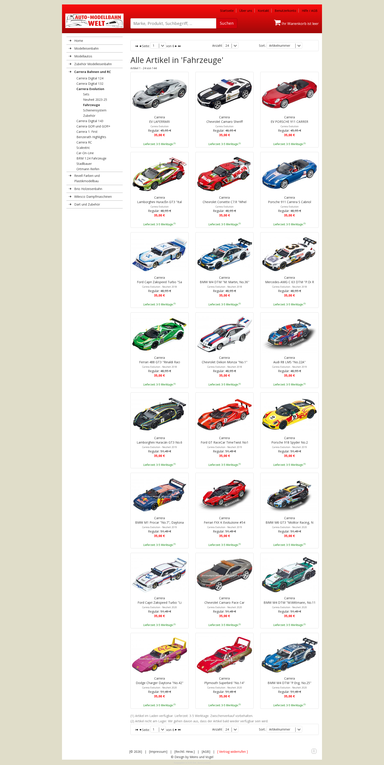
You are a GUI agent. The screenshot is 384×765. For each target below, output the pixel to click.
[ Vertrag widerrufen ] (232, 751)
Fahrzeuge (91, 105)
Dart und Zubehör (87, 204)
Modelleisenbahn (86, 48)
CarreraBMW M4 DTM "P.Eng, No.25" (289, 682)
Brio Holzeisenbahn (88, 189)
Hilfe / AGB (310, 10)
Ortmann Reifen (87, 169)
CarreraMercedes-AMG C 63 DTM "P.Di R (289, 281)
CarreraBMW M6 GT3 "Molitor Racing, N (289, 522)
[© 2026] (135, 751)
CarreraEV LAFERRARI (159, 121)
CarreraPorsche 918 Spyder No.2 (289, 442)
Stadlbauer (84, 163)
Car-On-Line (85, 153)
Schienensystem (94, 110)
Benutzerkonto (285, 10)
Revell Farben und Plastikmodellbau (87, 178)
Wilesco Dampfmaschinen (93, 196)
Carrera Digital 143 (89, 121)
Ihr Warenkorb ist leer (300, 23)
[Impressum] (158, 751)
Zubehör (89, 115)
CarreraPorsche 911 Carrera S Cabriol (289, 201)
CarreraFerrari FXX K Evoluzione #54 (224, 522)
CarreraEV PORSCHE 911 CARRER (289, 121)
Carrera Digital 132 (89, 83)
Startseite (227, 10)
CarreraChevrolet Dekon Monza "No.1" (224, 361)
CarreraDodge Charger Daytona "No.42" (159, 682)
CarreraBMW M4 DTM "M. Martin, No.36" (224, 281)
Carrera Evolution (90, 89)
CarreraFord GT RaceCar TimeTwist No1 (224, 442)
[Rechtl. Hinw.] (184, 751)
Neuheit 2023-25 (95, 99)
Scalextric (83, 147)
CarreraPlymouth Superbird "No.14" (224, 682)
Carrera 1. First (87, 131)
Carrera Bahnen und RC (92, 72)
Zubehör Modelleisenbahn (93, 64)
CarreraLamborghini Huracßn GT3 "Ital (159, 201)
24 (227, 45)
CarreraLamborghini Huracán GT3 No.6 (159, 442)
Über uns (245, 10)
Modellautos (83, 56)
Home (78, 40)
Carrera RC (84, 142)
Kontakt (263, 10)
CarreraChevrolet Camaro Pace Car (224, 602)
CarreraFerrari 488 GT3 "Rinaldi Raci (159, 361)
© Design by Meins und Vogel (192, 757)
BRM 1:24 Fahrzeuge (91, 158)
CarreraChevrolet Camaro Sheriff (224, 121)
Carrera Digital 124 (89, 78)
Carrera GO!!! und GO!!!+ (93, 126)
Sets (86, 94)
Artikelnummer (279, 45)
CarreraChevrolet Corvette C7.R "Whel (224, 201)
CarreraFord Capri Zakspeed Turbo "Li (160, 602)
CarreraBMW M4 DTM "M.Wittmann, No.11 (290, 602)
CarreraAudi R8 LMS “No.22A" (289, 361)
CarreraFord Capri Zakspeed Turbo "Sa (159, 281)
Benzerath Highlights (91, 137)
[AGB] (206, 751)
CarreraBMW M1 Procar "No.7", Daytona (159, 522)
